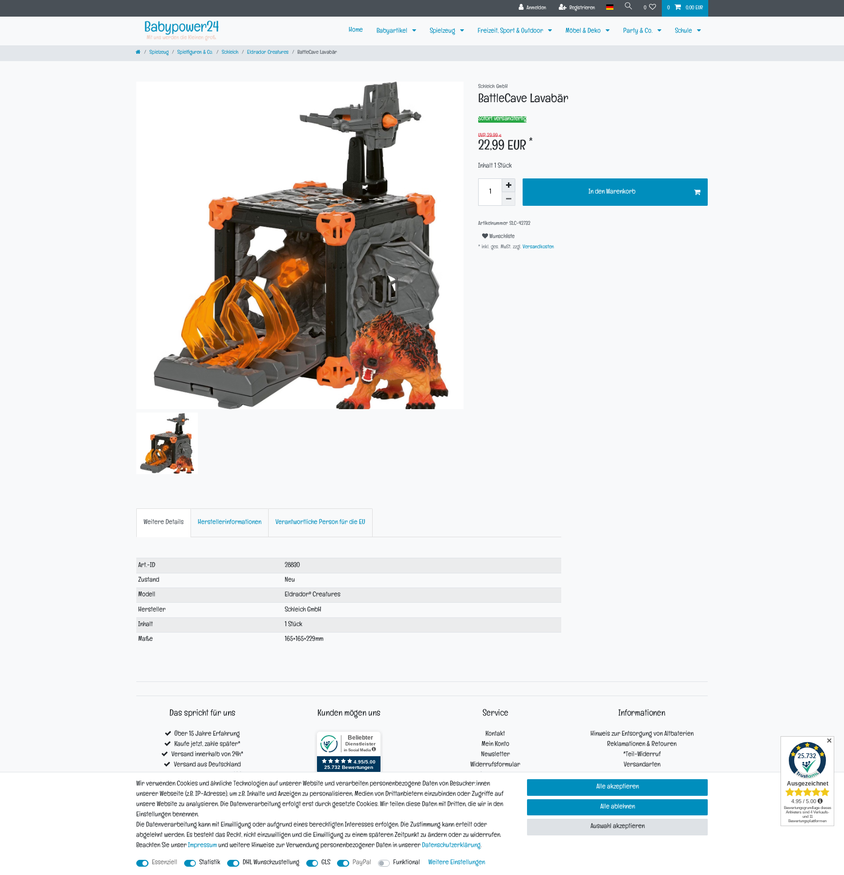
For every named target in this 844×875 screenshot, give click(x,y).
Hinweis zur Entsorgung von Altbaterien (642, 734)
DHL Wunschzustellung (271, 863)
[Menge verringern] (508, 199)
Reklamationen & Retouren (641, 745)
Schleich (230, 53)
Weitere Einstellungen (456, 863)
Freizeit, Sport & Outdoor (511, 31)
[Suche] (628, 7)
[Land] (609, 7)
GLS (325, 863)
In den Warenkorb (612, 192)
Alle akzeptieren (617, 787)
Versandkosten (537, 247)
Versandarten (642, 765)
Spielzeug (443, 31)
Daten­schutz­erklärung (451, 846)
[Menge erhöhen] (508, 185)
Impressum (202, 846)
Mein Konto (495, 745)
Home (356, 30)
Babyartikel (393, 31)
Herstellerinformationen (229, 523)
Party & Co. (638, 31)
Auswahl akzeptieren (618, 827)
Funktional (406, 863)
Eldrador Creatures (268, 53)
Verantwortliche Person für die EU (320, 523)
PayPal (362, 863)
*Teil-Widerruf (642, 755)
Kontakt (495, 734)
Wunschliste (501, 237)
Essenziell (164, 863)
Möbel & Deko (584, 31)
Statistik (209, 863)
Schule (684, 31)
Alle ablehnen (617, 807)
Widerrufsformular (495, 765)
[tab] (163, 522)
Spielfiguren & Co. (195, 53)
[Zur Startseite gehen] (138, 53)
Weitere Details (164, 523)
